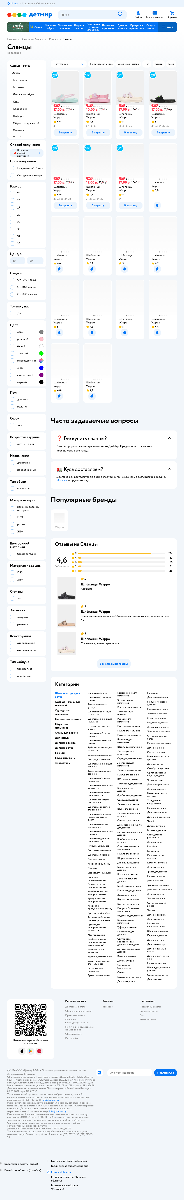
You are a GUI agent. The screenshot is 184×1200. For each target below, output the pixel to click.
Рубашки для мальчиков (124, 720)
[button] (167, 27)
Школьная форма (97, 693)
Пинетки (93, 868)
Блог (142, 1015)
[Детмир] (29, 15)
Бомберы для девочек (129, 886)
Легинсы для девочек (129, 804)
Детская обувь (155, 764)
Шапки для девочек (158, 931)
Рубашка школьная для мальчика (100, 749)
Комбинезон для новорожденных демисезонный (97, 942)
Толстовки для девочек (129, 783)
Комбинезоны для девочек (127, 841)
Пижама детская (156, 876)
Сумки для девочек (157, 975)
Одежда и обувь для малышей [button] (67, 703)
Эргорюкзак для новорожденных (97, 900)
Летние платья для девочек (127, 880)
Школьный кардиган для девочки (99, 801)
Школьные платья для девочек (99, 742)
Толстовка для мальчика (125, 713)
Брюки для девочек (128, 874)
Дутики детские (156, 825)
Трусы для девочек (157, 871)
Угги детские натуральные (154, 802)
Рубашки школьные (98, 845)
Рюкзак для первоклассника (156, 925)
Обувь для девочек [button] (67, 733)
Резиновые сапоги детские (157, 795)
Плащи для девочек (157, 709)
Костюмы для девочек (129, 890)
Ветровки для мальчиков (95, 969)
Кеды (16, 101)
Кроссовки (20, 109)
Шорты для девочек (128, 858)
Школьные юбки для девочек (99, 735)
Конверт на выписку (99, 863)
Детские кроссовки (158, 784)
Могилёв (62, 480)
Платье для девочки (128, 774)
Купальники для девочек (155, 857)
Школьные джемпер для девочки (99, 808)
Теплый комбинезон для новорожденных (99, 919)
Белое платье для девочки (126, 868)
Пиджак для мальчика (159, 743)
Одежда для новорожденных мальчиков (97, 927)
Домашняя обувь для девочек (128, 950)
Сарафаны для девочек (100, 755)
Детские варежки (156, 914)
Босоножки (20, 80)
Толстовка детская (157, 713)
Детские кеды (154, 842)
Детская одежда (96, 859)
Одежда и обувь (30, 39)
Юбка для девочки (127, 779)
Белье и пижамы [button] (65, 758)
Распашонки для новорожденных (97, 886)
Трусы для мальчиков (158, 885)
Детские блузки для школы (98, 727)
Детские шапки (155, 919)
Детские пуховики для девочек (129, 833)
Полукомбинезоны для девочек (128, 910)
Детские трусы (155, 894)
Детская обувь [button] (64, 748)
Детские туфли (125, 960)
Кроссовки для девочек (125, 933)
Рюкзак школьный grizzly (97, 706)
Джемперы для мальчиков (125, 753)
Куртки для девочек (128, 904)
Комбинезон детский (129, 977)
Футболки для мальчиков (125, 701)
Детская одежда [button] (65, 743)
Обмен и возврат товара (78, 1011)
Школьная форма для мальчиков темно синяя (99, 817)
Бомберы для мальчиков (124, 741)
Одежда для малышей (99, 872)
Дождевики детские (158, 727)
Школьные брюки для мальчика (100, 720)
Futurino (152, 846)
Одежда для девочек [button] (68, 719)
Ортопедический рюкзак (156, 904)
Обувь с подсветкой (26, 123)
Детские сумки (155, 940)
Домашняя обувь (23, 94)
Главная (12, 39)
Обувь (52, 39)
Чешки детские (155, 780)
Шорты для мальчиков (129, 746)
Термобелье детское (158, 731)
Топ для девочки (156, 898)
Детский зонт (154, 979)
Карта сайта (71, 1038)
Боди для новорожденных (97, 878)
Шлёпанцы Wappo (95, 584)
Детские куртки (126, 981)
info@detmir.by (50, 1099)
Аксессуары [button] (62, 763)
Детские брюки (156, 747)
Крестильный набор (99, 913)
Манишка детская (156, 963)
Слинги (121, 972)
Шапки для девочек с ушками (158, 969)
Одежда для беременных (124, 966)
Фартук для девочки (99, 759)
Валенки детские (156, 808)
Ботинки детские (156, 830)
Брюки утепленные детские (158, 758)
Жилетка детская (156, 718)
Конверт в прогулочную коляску (100, 907)
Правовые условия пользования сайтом (64, 1070)
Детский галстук (156, 944)
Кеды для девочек (127, 956)
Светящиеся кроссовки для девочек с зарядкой (128, 941)
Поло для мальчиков (128, 726)
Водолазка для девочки (130, 915)
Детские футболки (157, 697)
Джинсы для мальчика (129, 770)
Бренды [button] (60, 753)
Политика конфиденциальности (77, 1021)
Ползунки (152, 693)
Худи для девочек (126, 895)
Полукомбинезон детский (157, 703)
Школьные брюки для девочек (100, 765)
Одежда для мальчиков (129, 758)
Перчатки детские (157, 935)
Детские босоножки (158, 817)
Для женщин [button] (63, 738)
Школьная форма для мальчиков (99, 713)
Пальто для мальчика (128, 730)
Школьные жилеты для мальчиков (100, 787)
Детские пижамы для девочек (128, 814)
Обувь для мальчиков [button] (61, 725)
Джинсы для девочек (128, 862)
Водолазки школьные (99, 850)
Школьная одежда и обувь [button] (67, 695)
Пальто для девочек (128, 853)
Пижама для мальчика (129, 735)
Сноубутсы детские (158, 768)
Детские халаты (155, 880)
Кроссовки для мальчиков (125, 921)
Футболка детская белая (157, 737)
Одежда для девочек (128, 799)
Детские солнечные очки (158, 957)
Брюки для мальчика (99, 975)
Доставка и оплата (75, 1006)
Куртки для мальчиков (100, 956)
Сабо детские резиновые (154, 836)
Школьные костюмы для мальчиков (99, 794)
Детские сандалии (157, 812)
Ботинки (18, 87)
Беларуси (29, 1074)
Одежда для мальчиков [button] (62, 712)
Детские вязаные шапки (156, 950)
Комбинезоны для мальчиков (127, 694)
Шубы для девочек (127, 808)
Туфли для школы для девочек (99, 772)
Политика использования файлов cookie (79, 1028)
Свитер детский (156, 752)
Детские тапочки (156, 789)
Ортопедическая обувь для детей (156, 774)
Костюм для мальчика (129, 707)
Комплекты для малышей (96, 951)
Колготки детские (157, 862)
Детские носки (155, 867)
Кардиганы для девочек (125, 789)
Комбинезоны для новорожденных (97, 893)
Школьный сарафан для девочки (98, 825)
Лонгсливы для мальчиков (125, 764)
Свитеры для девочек (129, 820)
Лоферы (18, 116)
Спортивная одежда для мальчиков (98, 962)
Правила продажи (75, 1015)
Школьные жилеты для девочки (100, 833)
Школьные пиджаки (99, 854)
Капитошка (153, 851)
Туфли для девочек (127, 927)
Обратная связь (73, 1033)
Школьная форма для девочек (99, 699)
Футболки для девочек (129, 795)
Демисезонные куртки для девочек (129, 826)
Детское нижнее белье (159, 889)
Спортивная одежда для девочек (128, 848)
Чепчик (151, 910)
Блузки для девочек (128, 899)
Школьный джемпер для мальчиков (99, 840)
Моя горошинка (96, 934)
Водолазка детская (157, 722)
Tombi (150, 821)
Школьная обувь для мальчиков (99, 779)
